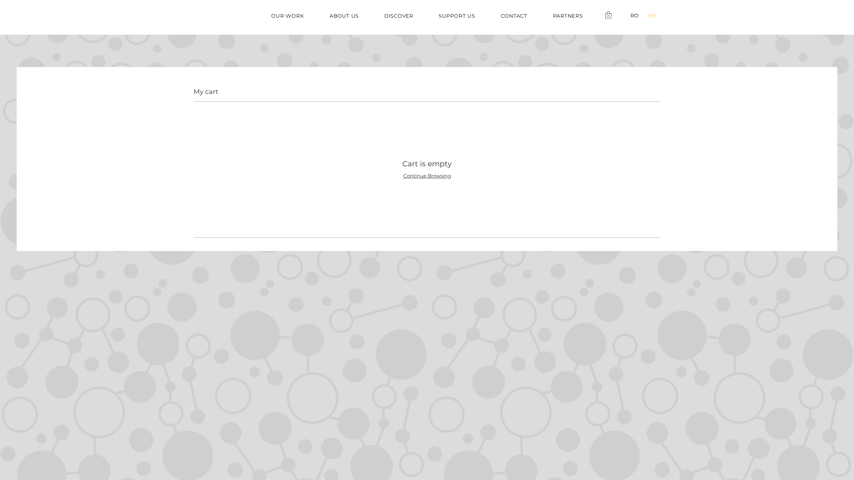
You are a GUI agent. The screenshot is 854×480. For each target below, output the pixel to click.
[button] (608, 15)
